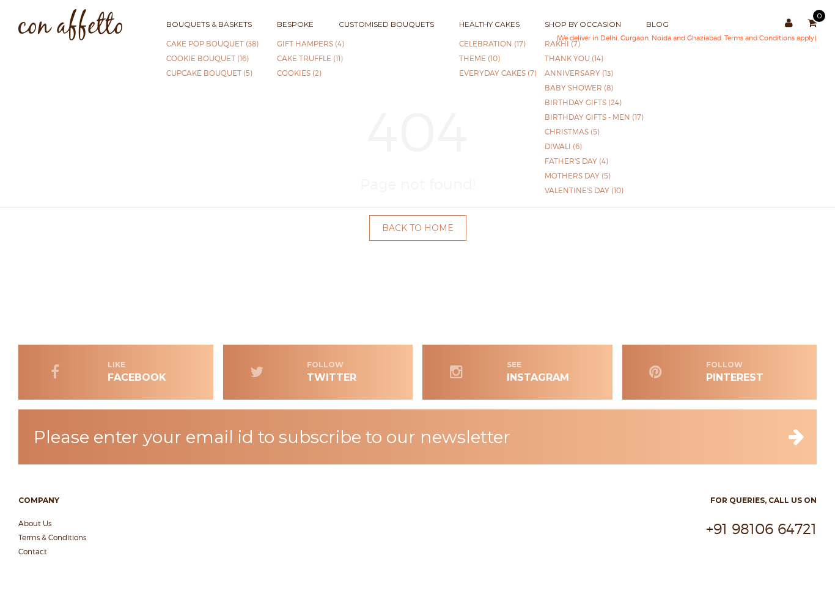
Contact (32, 551)
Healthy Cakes (489, 24)
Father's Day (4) (576, 161)
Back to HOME (418, 227)
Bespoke (295, 24)
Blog (657, 24)
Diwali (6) (563, 146)
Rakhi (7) (562, 43)
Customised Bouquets (386, 24)
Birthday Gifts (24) (581, 102)
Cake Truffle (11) (294, 58)
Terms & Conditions (52, 537)
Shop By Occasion (583, 24)
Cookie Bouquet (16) (207, 58)
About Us (34, 523)
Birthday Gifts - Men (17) (581, 117)
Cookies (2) (294, 73)
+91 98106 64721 (761, 529)
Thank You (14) (574, 58)
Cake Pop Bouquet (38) (207, 43)
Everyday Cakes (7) (489, 73)
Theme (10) (479, 58)
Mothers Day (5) (578, 175)
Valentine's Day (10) (581, 190)
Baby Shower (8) (579, 87)
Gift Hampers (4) (294, 43)
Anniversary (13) (579, 73)
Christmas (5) (572, 131)
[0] (812, 23)
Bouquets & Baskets (209, 24)
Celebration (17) (489, 43)
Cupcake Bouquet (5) (207, 73)
